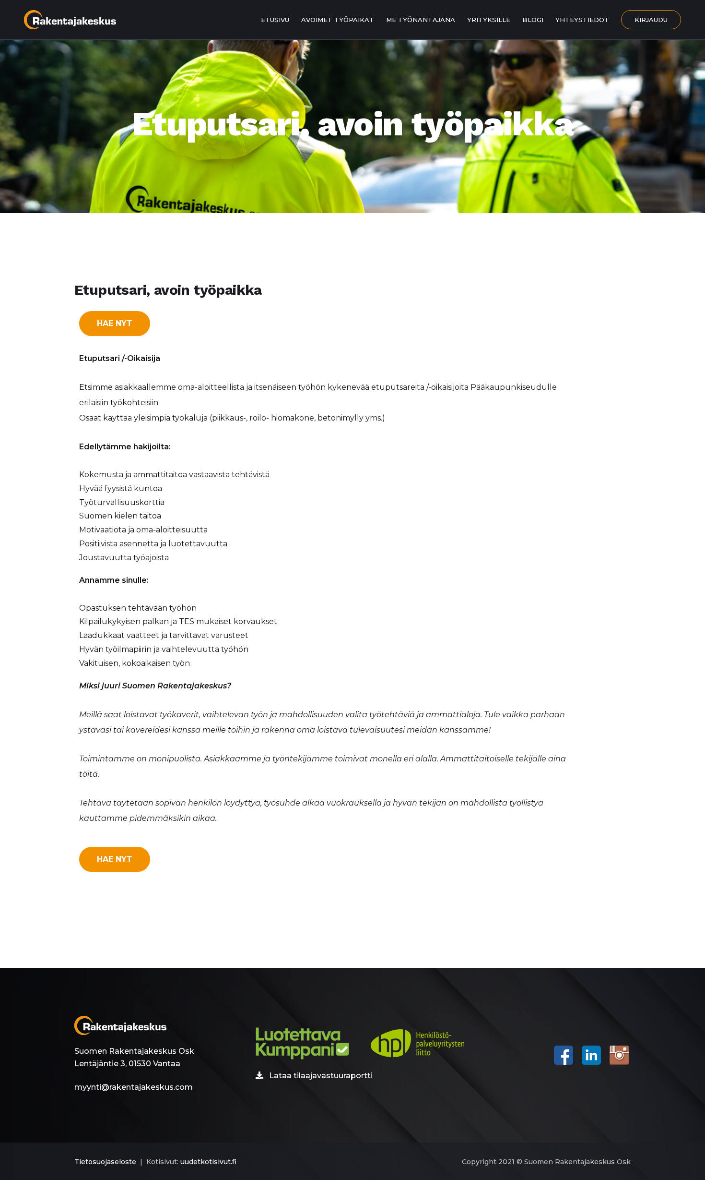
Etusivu (275, 20)
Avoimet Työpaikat (337, 20)
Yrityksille (488, 20)
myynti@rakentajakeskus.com (133, 1087)
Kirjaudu (651, 20)
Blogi (532, 20)
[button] (114, 323)
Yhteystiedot (582, 20)
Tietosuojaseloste (105, 1161)
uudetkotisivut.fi (208, 1161)
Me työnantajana (420, 20)
